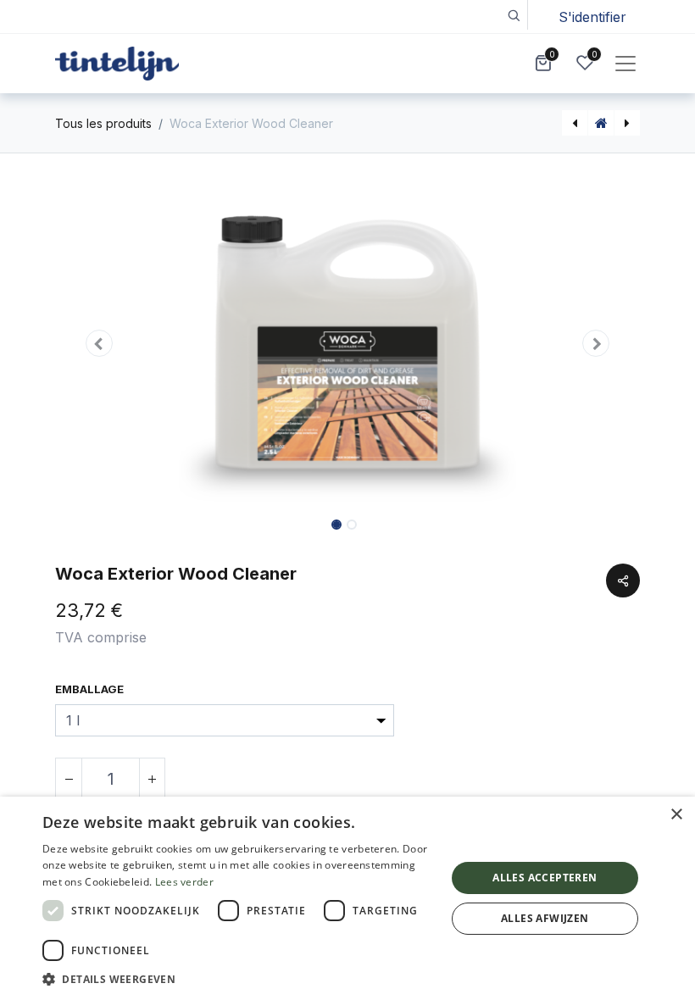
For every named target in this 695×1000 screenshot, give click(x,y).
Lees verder (184, 882)
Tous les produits (103, 123)
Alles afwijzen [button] (545, 918)
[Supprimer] (68, 778)
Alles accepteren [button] (544, 877)
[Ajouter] (151, 778)
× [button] (676, 814)
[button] (513, 15)
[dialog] (347, 898)
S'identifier (592, 16)
